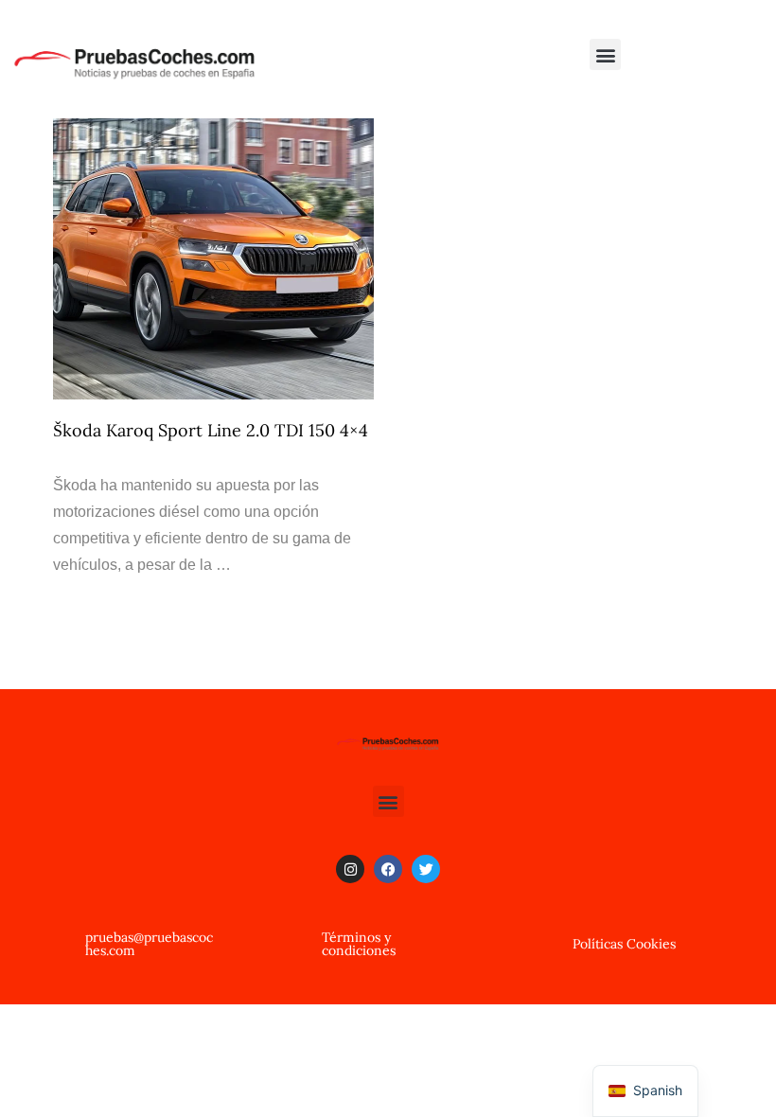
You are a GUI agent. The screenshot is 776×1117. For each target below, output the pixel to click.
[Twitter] (426, 869)
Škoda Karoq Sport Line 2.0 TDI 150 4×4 (210, 430)
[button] (605, 54)
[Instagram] (350, 869)
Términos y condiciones (359, 944)
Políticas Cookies (624, 943)
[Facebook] (388, 869)
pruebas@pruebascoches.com (149, 944)
